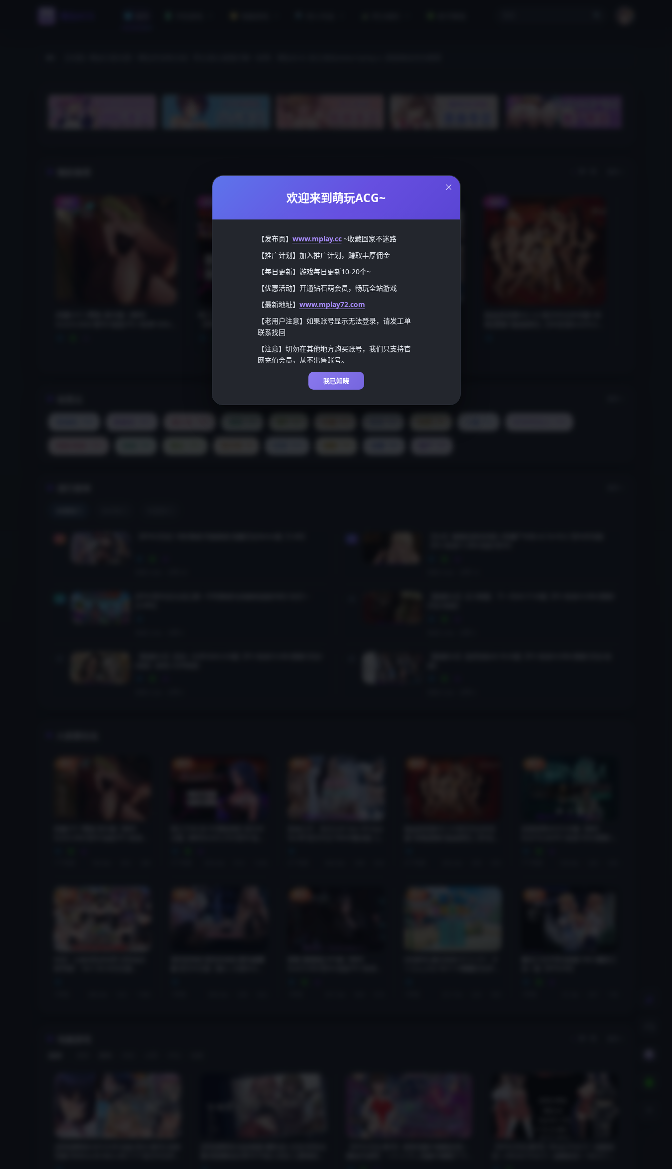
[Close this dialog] (448, 187)
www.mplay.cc (317, 238)
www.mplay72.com (332, 304)
